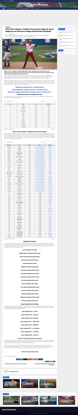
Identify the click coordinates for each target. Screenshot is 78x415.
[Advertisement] (39, 16)
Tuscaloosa (50, 157)
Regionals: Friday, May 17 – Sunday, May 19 (29, 87)
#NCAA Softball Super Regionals (14, 36)
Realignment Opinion (43, 382)
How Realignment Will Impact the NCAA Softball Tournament (44, 364)
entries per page (10, 101)
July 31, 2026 (25, 403)
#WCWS (22, 36)
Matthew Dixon (12, 34)
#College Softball (30, 35)
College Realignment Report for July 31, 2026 (29, 401)
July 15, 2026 (43, 403)
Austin (50, 169)
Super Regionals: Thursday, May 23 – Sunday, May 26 (29, 89)
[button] (16, 104)
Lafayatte (50, 166)
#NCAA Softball (36, 35)
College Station (50, 146)
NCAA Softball (6, 382)
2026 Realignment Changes (11, 8)
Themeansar (46, 413)
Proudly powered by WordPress (34, 413)
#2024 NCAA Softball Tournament (21, 35)
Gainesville (50, 152)
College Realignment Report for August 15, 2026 (11, 401)
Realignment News (13, 399)
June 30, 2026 (62, 403)
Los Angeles (50, 173)
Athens (50, 147)
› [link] (54, 129)
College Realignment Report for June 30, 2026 (66, 401)
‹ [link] (51, 129)
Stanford (50, 160)
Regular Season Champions (40, 160)
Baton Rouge (50, 172)
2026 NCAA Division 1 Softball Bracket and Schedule (9, 385)
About (38, 8)
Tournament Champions (40, 146)
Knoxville (50, 150)
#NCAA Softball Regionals (44, 35)
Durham (50, 149)
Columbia (50, 186)
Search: (42, 101)
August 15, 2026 (7, 403)
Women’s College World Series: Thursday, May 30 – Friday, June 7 (30, 92)
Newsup (42, 413)
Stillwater (50, 156)
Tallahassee (50, 182)
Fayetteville (50, 155)
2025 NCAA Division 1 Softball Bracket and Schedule (16, 363)
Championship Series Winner (40, 166)
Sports (32, 8)
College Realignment (24, 8)
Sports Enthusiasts (39, 4)
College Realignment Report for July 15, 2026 (48, 401)
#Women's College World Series (29, 36)
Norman (50, 153)
